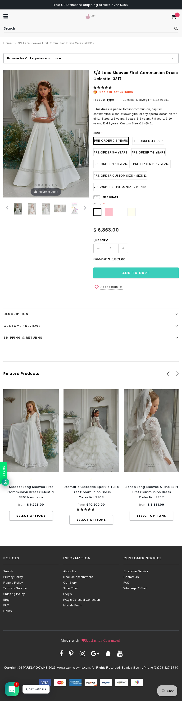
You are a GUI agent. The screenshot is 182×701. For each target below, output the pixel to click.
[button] (103, 87)
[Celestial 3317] (60, 208)
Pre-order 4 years (148, 141)
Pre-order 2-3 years (111, 140)
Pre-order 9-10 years (111, 164)
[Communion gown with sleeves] (32, 208)
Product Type (103, 99)
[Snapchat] (108, 653)
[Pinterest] (71, 653)
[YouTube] (119, 653)
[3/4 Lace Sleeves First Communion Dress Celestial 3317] (74, 208)
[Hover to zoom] (46, 133)
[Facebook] (61, 653)
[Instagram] (82, 653)
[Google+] (95, 653)
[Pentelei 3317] (18, 208)
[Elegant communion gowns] (46, 208)
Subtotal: (100, 259)
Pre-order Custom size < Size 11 (120, 175)
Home (7, 43)
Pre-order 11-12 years (151, 164)
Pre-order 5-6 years (111, 152)
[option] (31, 455)
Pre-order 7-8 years (149, 152)
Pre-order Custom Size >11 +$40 (120, 187)
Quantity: (100, 240)
